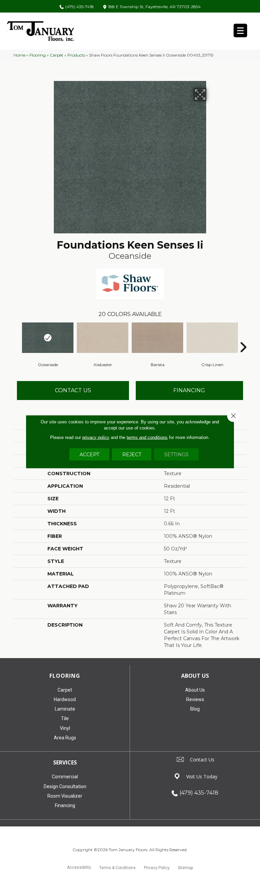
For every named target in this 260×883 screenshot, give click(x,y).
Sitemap (185, 867)
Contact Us (73, 390)
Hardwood (65, 699)
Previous (17, 337)
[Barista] (157, 338)
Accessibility (79, 867)
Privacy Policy (157, 867)
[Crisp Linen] (212, 338)
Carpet (56, 55)
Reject (131, 454)
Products (76, 55)
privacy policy (95, 437)
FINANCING (189, 390)
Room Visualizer (64, 796)
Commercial (65, 776)
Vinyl (65, 728)
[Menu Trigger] (240, 30)
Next (243, 337)
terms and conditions (147, 437)
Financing (65, 805)
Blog (195, 709)
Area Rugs (65, 737)
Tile (65, 718)
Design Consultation (65, 786)
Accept (89, 454)
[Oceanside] (47, 338)
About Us (195, 690)
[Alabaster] (102, 338)
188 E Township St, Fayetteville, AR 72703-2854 (154, 7)
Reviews (195, 699)
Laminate (65, 709)
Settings (176, 454)
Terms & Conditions (117, 867)
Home (19, 55)
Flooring (37, 55)
